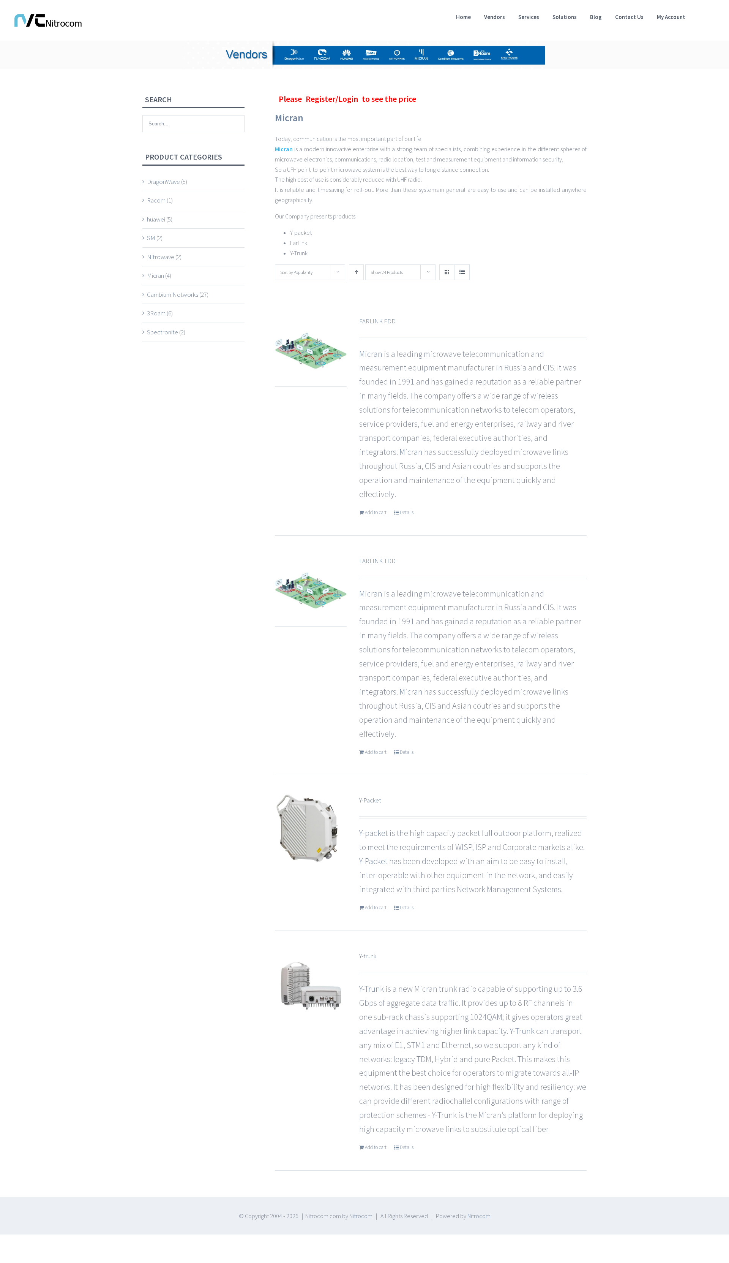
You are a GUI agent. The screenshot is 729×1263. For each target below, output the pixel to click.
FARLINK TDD (377, 561)
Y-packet (373, 833)
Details (406, 512)
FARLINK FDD (377, 321)
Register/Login (332, 98)
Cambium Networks (172, 294)
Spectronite (162, 332)
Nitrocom (360, 1216)
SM (151, 238)
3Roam (156, 313)
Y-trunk (367, 956)
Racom (156, 200)
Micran (289, 117)
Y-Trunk (371, 988)
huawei (156, 219)
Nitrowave (160, 257)
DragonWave (163, 181)
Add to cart (376, 512)
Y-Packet (370, 800)
